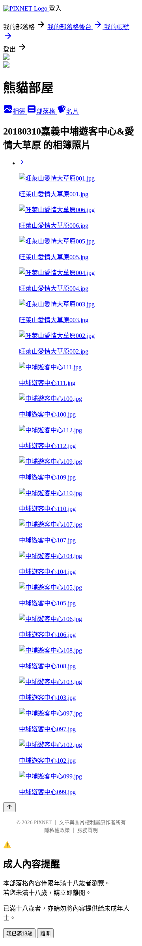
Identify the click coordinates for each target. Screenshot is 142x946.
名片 (72, 111)
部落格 (46, 111)
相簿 (20, 111)
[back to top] (9, 807)
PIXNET (43, 822)
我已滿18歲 (19, 934)
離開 (45, 934)
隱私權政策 (57, 830)
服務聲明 (87, 830)
